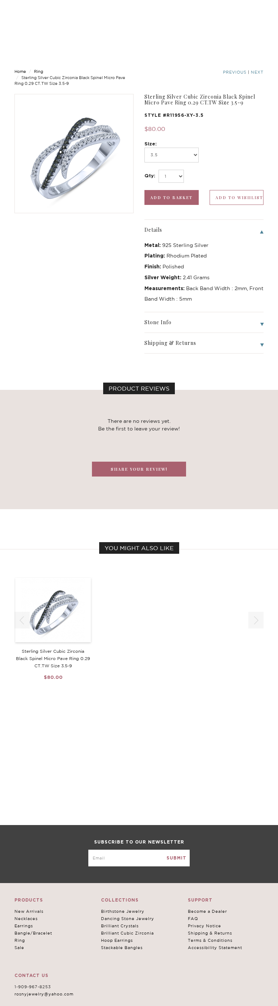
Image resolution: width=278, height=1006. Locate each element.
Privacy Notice (204, 926)
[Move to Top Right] (62, 997)
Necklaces (26, 918)
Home (20, 71)
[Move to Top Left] (58, 997)
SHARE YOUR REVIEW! (139, 469)
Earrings (23, 926)
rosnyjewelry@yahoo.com (43, 994)
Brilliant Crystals (120, 926)
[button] (256, 620)
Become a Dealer (207, 911)
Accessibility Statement (215, 947)
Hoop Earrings (117, 940)
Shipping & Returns (210, 933)
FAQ (193, 918)
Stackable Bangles (122, 947)
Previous (235, 72)
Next (257, 72)
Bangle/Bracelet (33, 933)
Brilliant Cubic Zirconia (127, 933)
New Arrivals (28, 911)
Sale (19, 947)
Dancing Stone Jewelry (127, 918)
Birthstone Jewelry (122, 911)
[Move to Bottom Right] (62, 1001)
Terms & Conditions (210, 940)
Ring (38, 71)
